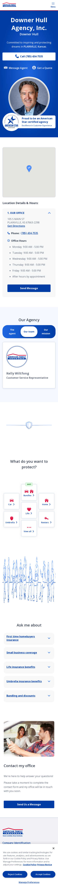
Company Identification (16, 843)
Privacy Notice (44, 864)
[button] (29, 168)
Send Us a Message (29, 804)
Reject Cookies (15, 874)
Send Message (29, 288)
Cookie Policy (30, 864)
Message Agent (18, 68)
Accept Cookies (43, 874)
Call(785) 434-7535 (31, 56)
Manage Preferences (29, 882)
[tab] (12, 331)
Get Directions (16, 226)
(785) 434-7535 (29, 233)
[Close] (53, 848)
